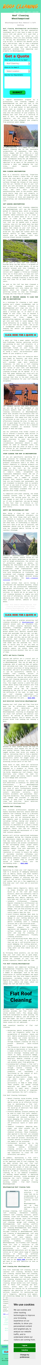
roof (26, 47)
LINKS (19, 12)
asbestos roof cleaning (12, 813)
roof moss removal (22, 1237)
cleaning (6, 412)
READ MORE (24, 863)
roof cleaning (32, 270)
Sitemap (5, 1346)
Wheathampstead (27, 622)
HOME (15, 12)
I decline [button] (24, 1350)
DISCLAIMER (35, 12)
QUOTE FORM (21, 1259)
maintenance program (22, 99)
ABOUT (23, 12)
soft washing (17, 1235)
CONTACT (29, 12)
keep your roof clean (15, 883)
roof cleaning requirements (27, 1256)
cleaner (29, 772)
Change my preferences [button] (24, 1356)
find (8, 1270)
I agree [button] (24, 1345)
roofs (33, 710)
